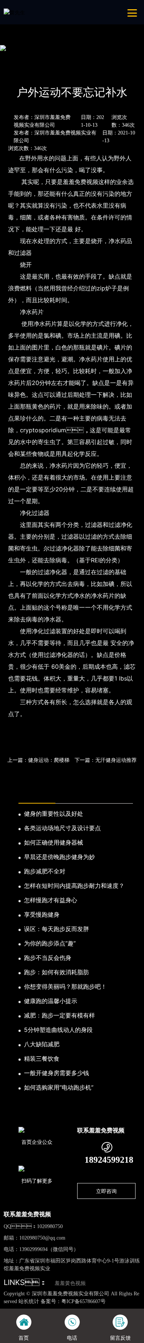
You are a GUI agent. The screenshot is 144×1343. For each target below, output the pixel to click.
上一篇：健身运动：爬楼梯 (38, 760)
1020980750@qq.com (42, 1238)
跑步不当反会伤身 (47, 957)
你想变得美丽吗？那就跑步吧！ (65, 986)
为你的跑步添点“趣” (50, 943)
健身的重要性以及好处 (53, 813)
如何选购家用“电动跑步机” (58, 1087)
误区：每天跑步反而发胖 (56, 929)
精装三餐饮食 (41, 1058)
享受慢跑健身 (41, 914)
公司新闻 (70, 72)
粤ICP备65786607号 (83, 1301)
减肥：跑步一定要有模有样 (59, 1015)
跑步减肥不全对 (44, 871)
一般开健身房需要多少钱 (56, 1073)
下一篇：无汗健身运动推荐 (106, 760)
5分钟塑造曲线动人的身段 (58, 1029)
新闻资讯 (40, 72)
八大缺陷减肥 (41, 1044)
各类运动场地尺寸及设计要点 (62, 828)
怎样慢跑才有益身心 (50, 900)
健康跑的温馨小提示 (50, 1001)
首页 (16, 72)
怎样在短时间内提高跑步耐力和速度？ (74, 885)
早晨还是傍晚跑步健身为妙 (59, 856)
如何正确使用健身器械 (53, 842)
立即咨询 (106, 1191)
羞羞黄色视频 (70, 1283)
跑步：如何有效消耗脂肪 (56, 972)
